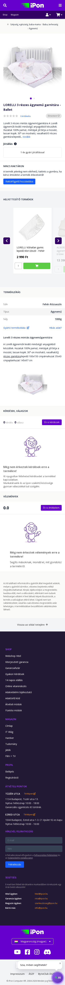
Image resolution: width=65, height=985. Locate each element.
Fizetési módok (13, 710)
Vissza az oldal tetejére (30, 624)
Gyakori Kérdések (14, 674)
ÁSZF (31, 973)
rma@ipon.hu (41, 898)
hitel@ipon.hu (41, 894)
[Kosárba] (36, 266)
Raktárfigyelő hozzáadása (19, 181)
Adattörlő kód (12, 698)
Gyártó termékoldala (14, 327)
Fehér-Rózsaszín (52, 304)
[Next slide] (58, 240)
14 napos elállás (14, 680)
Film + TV (10, 756)
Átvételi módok (13, 704)
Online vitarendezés (15, 686)
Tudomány (11, 744)
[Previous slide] (6, 240)
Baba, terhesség (49, 24)
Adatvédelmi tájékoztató (18, 692)
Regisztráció (11, 777)
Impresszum (17, 973)
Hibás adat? (55, 327)
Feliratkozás (14, 864)
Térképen (29, 793)
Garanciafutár (12, 668)
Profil (9, 764)
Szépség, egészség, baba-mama (25, 24)
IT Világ (9, 731)
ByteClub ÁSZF (46, 973)
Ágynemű (33, 28)
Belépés (9, 771)
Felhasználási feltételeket (46, 855)
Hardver (9, 738)
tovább (26, 136)
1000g (58, 319)
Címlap (9, 725)
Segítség (10, 877)
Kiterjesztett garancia (16, 662)
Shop (5, 14)
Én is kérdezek (52, 422)
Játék (8, 750)
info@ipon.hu (41, 908)
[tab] (31, 98)
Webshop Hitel (13, 656)
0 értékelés (25, 116)
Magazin (15, 14)
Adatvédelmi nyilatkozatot (20, 857)
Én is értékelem (51, 507)
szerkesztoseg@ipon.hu (46, 903)
